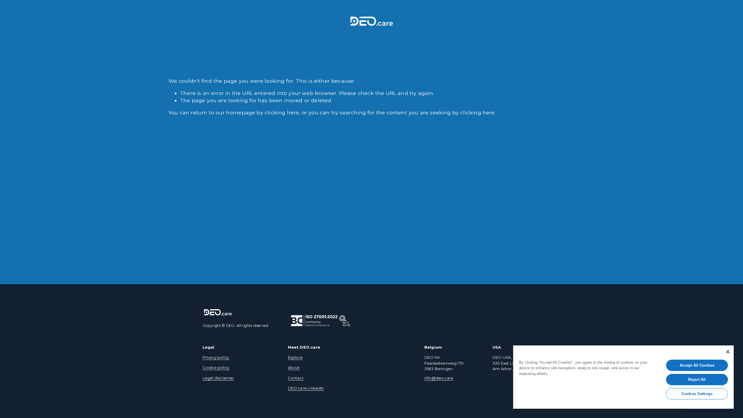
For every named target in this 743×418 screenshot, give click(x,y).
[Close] (728, 352)
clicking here (282, 112)
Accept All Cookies (697, 365)
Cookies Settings (697, 394)
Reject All (697, 379)
